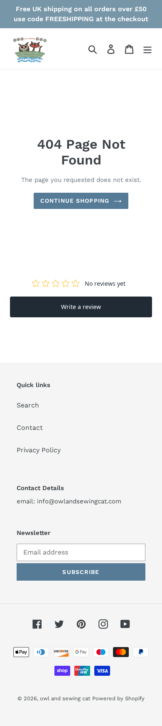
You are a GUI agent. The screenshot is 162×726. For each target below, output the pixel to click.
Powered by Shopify (118, 698)
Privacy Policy (39, 450)
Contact (30, 428)
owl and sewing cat (65, 698)
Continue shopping (74, 200)
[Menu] (147, 48)
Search (28, 405)
